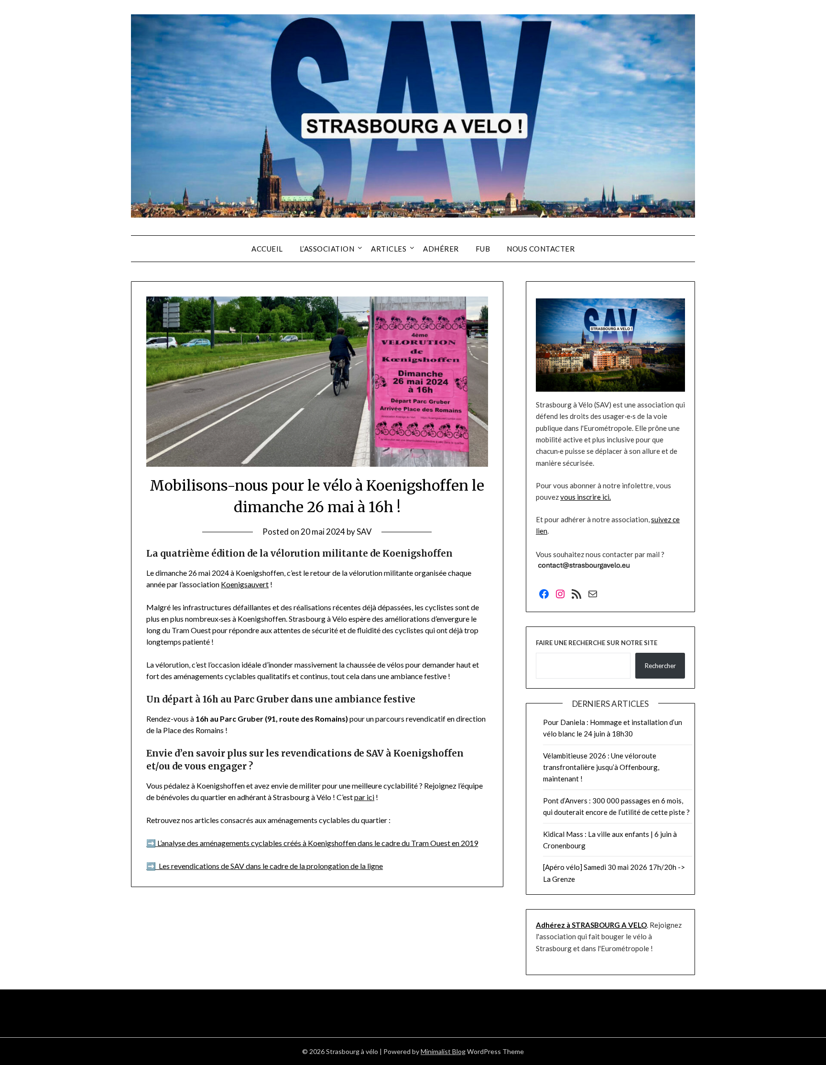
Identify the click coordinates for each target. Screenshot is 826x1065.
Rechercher (660, 666)
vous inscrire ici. (585, 497)
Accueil (267, 248)
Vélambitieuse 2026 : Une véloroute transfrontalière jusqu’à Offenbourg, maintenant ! (601, 767)
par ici (364, 796)
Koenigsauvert (245, 584)
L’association (327, 248)
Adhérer (441, 248)
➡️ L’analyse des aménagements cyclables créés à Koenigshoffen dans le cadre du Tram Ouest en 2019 (312, 842)
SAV (364, 532)
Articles (388, 248)
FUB (483, 248)
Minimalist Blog (443, 1051)
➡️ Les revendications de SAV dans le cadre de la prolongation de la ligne (264, 865)
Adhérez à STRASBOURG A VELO (591, 925)
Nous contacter (541, 248)
